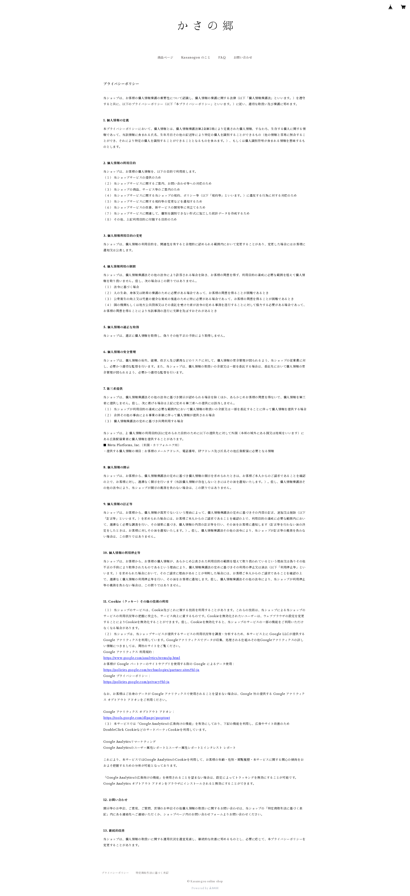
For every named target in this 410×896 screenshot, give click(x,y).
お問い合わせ (243, 57)
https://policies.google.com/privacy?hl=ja (136, 682)
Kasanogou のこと (196, 57)
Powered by (200, 888)
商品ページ (165, 57)
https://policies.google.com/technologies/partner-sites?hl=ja (151, 670)
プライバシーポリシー (115, 872)
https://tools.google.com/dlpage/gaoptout (136, 718)
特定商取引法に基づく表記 (152, 872)
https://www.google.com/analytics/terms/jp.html (141, 658)
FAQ (222, 57)
